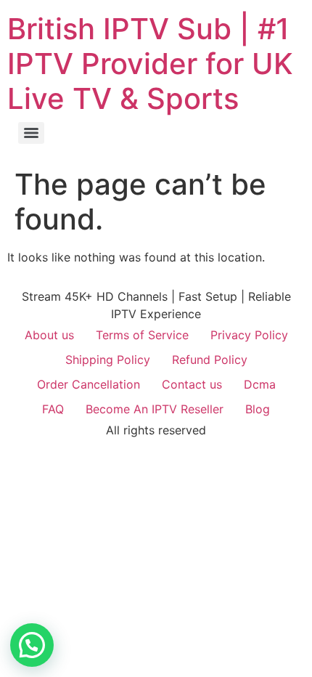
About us (49, 335)
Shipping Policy (107, 359)
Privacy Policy (249, 335)
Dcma (260, 384)
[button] (32, 645)
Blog (257, 409)
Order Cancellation (88, 384)
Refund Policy (209, 359)
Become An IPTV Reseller (154, 409)
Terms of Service (142, 335)
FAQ (53, 409)
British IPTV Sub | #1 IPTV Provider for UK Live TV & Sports (150, 63)
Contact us (192, 384)
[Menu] (31, 133)
